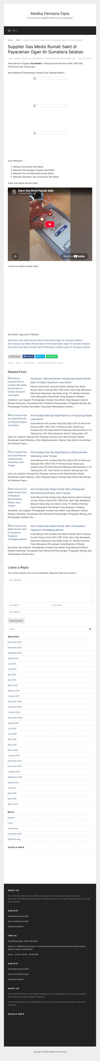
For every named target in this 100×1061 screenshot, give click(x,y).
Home (10, 40)
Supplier (70, 58)
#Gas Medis (29, 363)
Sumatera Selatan (55, 58)
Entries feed (13, 828)
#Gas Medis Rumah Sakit (50, 363)
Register (11, 817)
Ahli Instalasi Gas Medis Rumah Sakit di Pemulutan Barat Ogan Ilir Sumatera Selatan (49, 343)
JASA (18, 40)
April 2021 (12, 680)
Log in (10, 823)
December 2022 (14, 642)
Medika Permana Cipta (50, 13)
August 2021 (13, 658)
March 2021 (13, 685)
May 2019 (12, 793)
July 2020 (12, 728)
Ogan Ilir (26, 58)
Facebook (29, 356)
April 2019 (12, 799)
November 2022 (15, 647)
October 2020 (14, 712)
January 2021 (13, 696)
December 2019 (14, 761)
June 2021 (12, 669)
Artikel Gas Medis (15, 926)
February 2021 (14, 691)
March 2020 (13, 750)
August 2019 (13, 782)
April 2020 (12, 745)
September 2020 (15, 718)
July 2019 (12, 788)
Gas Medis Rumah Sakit (18, 916)
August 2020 (13, 723)
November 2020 (15, 707)
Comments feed (14, 834)
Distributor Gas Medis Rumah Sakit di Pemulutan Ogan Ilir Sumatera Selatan (45, 340)
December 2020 (15, 701)
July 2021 (12, 664)
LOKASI (17, 58)
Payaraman (38, 58)
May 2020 (12, 739)
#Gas (18, 363)
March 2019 (13, 804)
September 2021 (15, 653)
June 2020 (12, 734)
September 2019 (15, 777)
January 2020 (14, 755)
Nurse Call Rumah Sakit (18, 921)
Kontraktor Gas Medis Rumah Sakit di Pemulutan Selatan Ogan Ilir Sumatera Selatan (49, 347)
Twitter (41, 356)
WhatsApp (53, 356)
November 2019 (15, 766)
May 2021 (12, 674)
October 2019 (14, 772)
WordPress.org (14, 839)
